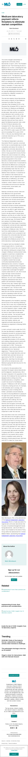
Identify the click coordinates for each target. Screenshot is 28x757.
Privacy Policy (5, 743)
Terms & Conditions (12, 743)
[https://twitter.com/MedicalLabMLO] (14, 728)
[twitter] (14, 39)
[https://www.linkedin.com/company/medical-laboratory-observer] (13, 728)
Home (3, 12)
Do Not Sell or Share (15, 740)
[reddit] (16, 39)
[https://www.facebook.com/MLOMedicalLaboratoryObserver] (11, 728)
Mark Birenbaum (14, 28)
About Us (4, 740)
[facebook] (9, 39)
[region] (14, 751)
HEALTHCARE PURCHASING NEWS (14, 734)
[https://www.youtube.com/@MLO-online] (16, 728)
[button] (3, 4)
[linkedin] (11, 39)
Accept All (14, 754)
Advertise (8, 740)
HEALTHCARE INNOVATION (14, 736)
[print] (25, 39)
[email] (19, 39)
